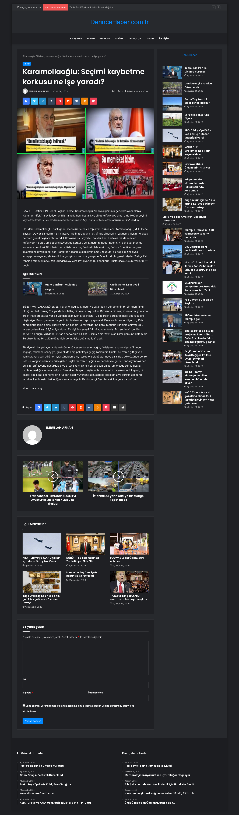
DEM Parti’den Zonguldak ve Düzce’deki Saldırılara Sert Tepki (200, 286)
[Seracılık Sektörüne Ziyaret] (172, 119)
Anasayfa (76, 38)
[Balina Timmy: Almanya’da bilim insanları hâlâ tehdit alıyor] (172, 376)
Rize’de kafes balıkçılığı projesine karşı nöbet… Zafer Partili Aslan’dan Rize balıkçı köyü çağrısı (199, 336)
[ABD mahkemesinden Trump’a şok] (172, 320)
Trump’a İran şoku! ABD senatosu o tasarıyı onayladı (128, 597)
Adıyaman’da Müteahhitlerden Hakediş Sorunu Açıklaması (195, 185)
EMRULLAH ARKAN (39, 91)
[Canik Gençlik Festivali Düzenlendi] (97, 288)
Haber (91, 38)
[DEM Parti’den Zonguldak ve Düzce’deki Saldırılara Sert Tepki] (172, 287)
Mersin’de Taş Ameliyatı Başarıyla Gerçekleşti (81, 574)
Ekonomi (105, 38)
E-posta (28, 692)
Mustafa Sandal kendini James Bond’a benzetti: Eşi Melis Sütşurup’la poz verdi (200, 268)
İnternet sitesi (96, 692)
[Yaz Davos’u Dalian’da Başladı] (172, 304)
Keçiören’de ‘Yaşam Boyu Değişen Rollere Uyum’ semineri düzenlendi (197, 357)
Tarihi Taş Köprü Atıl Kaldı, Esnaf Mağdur (91, 7)
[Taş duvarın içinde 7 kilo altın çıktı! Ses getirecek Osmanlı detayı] (42, 582)
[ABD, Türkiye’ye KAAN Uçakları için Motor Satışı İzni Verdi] (42, 543)
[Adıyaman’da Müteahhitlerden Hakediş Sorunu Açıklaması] (172, 184)
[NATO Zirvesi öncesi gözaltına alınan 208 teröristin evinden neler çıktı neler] (172, 397)
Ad (25, 679)
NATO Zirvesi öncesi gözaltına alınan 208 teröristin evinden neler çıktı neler (199, 398)
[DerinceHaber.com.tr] (119, 22)
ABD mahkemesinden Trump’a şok (198, 317)
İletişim (164, 38)
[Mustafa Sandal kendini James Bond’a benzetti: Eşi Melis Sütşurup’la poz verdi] (172, 267)
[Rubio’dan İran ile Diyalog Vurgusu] (32, 288)
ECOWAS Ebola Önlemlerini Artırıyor (127, 559)
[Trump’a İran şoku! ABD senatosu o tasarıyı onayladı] (129, 582)
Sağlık (119, 38)
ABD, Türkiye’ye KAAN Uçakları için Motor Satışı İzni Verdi (42, 559)
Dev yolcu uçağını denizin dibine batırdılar (199, 248)
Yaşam (150, 38)
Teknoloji (134, 38)
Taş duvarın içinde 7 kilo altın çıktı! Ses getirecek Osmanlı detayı (41, 599)
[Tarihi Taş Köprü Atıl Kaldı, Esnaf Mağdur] (172, 104)
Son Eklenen (189, 55)
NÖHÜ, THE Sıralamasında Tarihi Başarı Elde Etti (82, 559)
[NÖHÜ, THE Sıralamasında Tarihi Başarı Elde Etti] (85, 543)
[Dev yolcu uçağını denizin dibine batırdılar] (172, 251)
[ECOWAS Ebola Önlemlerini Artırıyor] (129, 543)
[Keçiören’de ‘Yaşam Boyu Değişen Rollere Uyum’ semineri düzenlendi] (172, 356)
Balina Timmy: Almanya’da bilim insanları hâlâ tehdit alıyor (197, 377)
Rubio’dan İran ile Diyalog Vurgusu (195, 69)
